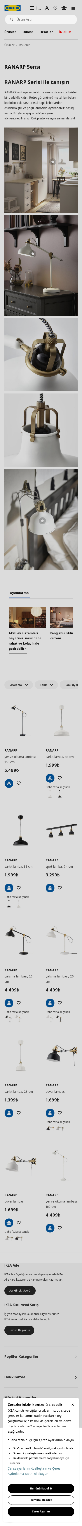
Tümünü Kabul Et (41, 1488)
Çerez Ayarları (41, 1511)
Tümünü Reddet (41, 1500)
